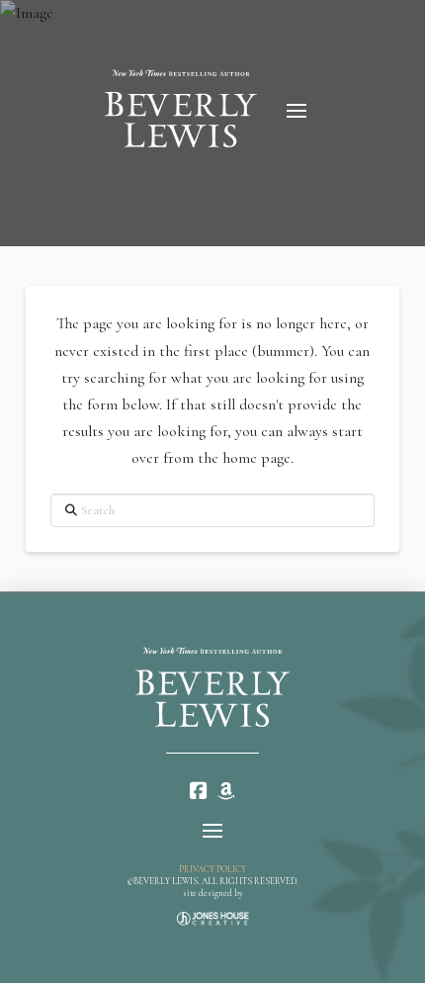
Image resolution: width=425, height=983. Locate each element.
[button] (296, 110)
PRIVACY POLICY (212, 869)
